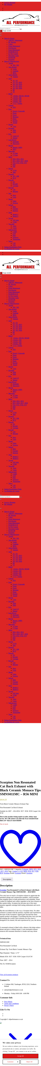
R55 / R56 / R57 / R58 (20, 161)
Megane (15, 191)
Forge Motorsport (14, 46)
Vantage (15, 77)
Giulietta (15, 71)
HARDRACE (13, 52)
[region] (20, 1053)
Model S (15, 216)
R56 (29, 871)
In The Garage (13, 54)
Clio (14, 189)
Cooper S (15, 871)
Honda (10, 124)
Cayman (15, 186)
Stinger (15, 138)
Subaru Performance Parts (12, 247)
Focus (15, 115)
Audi (10, 79)
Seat (9, 193)
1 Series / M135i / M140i (21, 96)
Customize (10, 1062)
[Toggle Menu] (1, 35)
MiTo (14, 73)
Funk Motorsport (14, 50)
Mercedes (11, 151)
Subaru (10, 205)
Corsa (15, 228)
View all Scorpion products (9, 975)
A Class (15, 153)
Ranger (15, 121)
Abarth (10, 63)
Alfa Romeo (12, 67)
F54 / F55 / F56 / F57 (20, 163)
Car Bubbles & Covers (11, 249)
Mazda (10, 145)
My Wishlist (8, 4)
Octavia (15, 203)
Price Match (8, 1002)
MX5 (14, 149)
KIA (9, 134)
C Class (15, 155)
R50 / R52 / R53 (18, 159)
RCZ (14, 178)
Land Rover (12, 140)
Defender (16, 142)
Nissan (10, 168)
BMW (10, 94)
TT (14, 92)
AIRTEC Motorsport (15, 40)
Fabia (14, 201)
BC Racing (12, 42)
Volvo (10, 241)
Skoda (10, 199)
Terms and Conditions (11, 1003)
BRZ (14, 207)
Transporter (16, 239)
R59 (1, 873)
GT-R (15, 170)
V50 (14, 245)
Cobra (10, 44)
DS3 (14, 107)
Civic (14, 126)
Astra (14, 226)
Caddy (15, 232)
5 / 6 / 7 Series (17, 103)
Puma (14, 119)
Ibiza (14, 195)
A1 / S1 (15, 80)
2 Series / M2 (17, 98)
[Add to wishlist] (20, 867)
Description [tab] (7, 879)
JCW (21, 871)
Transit (15, 123)
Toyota (10, 218)
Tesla (10, 212)
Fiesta (15, 113)
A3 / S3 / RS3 (17, 82)
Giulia (15, 69)
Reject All (29, 1062)
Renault (11, 188)
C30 (14, 243)
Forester (15, 209)
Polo (14, 235)
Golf (14, 234)
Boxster (15, 184)
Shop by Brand (9, 38)
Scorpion (11, 59)
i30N (14, 132)
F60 (14, 167)
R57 (33, 871)
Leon (14, 197)
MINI (10, 157)
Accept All (20, 1056)
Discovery (16, 144)
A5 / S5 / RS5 (17, 86)
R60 (14, 165)
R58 (36, 871)
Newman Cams (13, 56)
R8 (14, 90)
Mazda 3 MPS (17, 147)
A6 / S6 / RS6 (17, 88)
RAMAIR (11, 57)
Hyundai (11, 128)
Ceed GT (16, 136)
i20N (14, 130)
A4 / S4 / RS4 (17, 84)
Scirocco (15, 237)
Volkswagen (12, 230)
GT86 (15, 222)
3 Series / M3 (17, 100)
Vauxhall (11, 224)
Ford (10, 109)
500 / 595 (16, 65)
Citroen (10, 105)
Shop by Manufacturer (11, 61)
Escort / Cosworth (19, 111)
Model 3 (15, 214)
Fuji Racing (12, 48)
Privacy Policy (9, 1005)
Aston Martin (12, 75)
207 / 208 (16, 176)
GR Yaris (16, 220)
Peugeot (11, 174)
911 (14, 182)
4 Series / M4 (17, 101)
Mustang (15, 117)
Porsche (11, 180)
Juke (14, 172)
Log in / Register (9, 3)
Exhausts (25, 869)
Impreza (15, 211)
